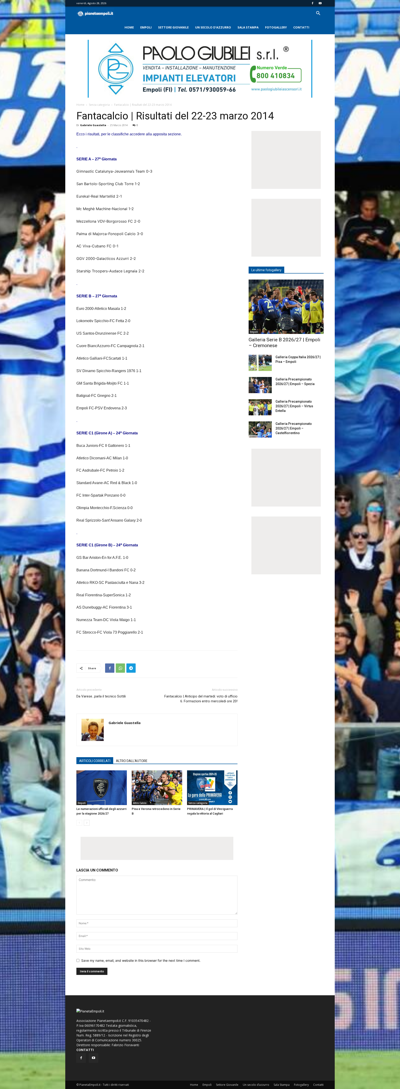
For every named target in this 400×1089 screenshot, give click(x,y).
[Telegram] (131, 668)
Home (129, 27)
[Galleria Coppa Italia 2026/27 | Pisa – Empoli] (260, 363)
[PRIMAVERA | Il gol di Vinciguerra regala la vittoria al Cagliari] (212, 787)
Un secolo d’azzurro (213, 27)
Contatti (301, 27)
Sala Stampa (248, 27)
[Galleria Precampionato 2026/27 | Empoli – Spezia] (260, 385)
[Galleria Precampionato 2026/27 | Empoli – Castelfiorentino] (260, 429)
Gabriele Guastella (93, 125)
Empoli (146, 27)
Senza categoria (99, 105)
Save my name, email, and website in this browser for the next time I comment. (140, 960)
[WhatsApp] (120, 668)
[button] (318, 14)
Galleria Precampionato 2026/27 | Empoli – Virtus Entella (294, 406)
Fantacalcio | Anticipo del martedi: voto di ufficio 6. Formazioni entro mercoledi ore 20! (201, 698)
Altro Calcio (140, 803)
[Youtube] (320, 3)
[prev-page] (79, 823)
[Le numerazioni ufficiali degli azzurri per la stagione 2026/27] (101, 787)
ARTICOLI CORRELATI (94, 761)
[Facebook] (312, 3)
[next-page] (87, 823)
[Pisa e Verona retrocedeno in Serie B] (157, 787)
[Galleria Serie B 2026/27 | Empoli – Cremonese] (286, 307)
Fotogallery (276, 27)
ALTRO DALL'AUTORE (131, 761)
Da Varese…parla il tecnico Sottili (101, 696)
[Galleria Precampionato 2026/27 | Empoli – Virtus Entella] (260, 407)
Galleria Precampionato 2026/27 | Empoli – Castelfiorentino (293, 428)
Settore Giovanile (173, 27)
